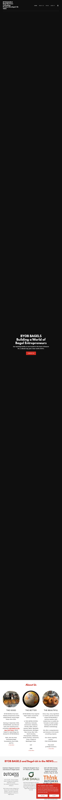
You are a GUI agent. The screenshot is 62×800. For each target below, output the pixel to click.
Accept (54, 795)
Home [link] (35, 5)
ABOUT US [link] (41, 5)
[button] (53, 5)
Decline (43, 795)
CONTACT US (31, 353)
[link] (11, 8)
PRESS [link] (47, 5)
